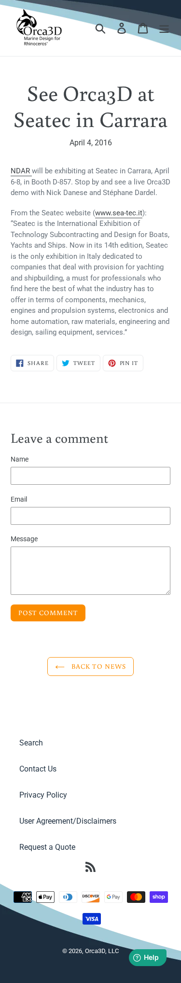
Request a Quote (47, 847)
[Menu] (164, 28)
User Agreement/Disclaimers (67, 821)
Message (24, 539)
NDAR (20, 171)
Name (19, 459)
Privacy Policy (43, 795)
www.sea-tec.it (118, 213)
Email (19, 499)
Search (31, 742)
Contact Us (37, 768)
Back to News (98, 666)
